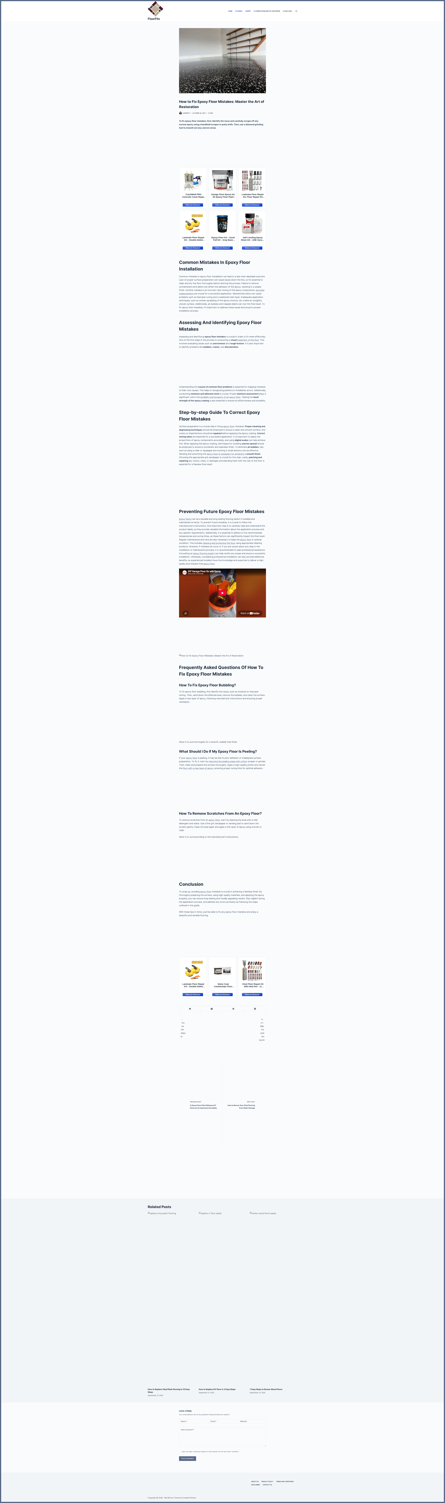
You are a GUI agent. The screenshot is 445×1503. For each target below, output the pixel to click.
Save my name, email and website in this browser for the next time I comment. (210, 1451)
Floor (210, 113)
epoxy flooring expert (204, 553)
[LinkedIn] (255, 1009)
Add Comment (187, 1430)
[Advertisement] (222, 149)
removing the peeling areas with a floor (228, 761)
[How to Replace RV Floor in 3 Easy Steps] (222, 1299)
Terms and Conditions (285, 1481)
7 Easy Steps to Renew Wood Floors (266, 1389)
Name (184, 1421)
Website (243, 1421)
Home (230, 11)
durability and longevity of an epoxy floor (220, 397)
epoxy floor (229, 426)
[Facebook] (190, 1009)
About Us (255, 1481)
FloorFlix (154, 19)
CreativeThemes (189, 1498)
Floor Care (287, 11)
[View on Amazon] (193, 204)
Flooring (238, 11)
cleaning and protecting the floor (219, 543)
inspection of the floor (248, 340)
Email (213, 1421)
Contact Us (267, 1485)
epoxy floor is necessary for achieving (225, 454)
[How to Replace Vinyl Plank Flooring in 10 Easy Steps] (171, 1299)
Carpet (248, 11)
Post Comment (187, 1458)
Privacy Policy (267, 1481)
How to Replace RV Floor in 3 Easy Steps (217, 1389)
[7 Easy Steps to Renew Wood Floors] (273, 1299)
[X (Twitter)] (211, 1009)
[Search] (296, 11)
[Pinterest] (233, 1009)
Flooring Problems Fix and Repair (267, 11)
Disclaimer (255, 1485)
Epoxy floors (185, 519)
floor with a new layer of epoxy (198, 768)
